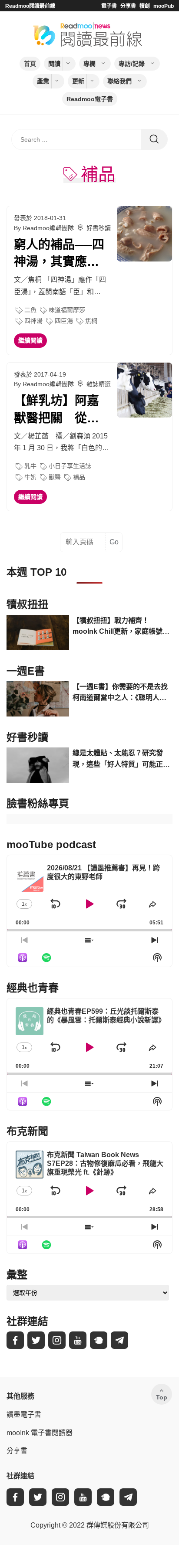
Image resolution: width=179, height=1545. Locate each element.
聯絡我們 (119, 81)
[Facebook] (15, 1340)
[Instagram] (57, 1340)
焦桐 (91, 320)
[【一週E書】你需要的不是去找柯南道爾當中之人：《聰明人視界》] (38, 698)
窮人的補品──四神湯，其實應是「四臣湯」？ (59, 254)
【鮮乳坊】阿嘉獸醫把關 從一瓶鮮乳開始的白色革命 (56, 410)
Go (114, 542)
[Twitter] (36, 1340)
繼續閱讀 (30, 340)
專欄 (89, 63)
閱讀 (54, 63)
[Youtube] (77, 1340)
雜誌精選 (98, 383)
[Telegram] (119, 1340)
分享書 (128, 6)
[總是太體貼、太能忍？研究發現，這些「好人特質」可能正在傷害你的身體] (38, 765)
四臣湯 (64, 320)
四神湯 (33, 320)
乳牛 (30, 465)
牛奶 (30, 477)
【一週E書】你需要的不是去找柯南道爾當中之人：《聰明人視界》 (120, 693)
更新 (78, 81)
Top (161, 1397)
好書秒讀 (98, 227)
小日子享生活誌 (70, 465)
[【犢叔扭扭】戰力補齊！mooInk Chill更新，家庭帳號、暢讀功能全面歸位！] (38, 632)
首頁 (30, 63)
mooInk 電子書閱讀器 (40, 1432)
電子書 (109, 6)
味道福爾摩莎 (67, 309)
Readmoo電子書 (89, 98)
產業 (43, 81)
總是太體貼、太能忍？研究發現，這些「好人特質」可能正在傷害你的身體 (121, 759)
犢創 (144, 6)
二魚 (30, 309)
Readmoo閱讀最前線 (30, 6)
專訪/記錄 (132, 63)
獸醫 (55, 477)
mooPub (163, 6)
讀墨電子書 (24, 1414)
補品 (79, 477)
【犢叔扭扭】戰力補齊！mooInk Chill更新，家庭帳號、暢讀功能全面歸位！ (121, 627)
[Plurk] (98, 1340)
